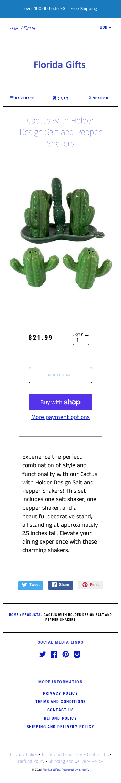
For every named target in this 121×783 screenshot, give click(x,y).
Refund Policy (60, 718)
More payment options (60, 417)
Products (31, 615)
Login (14, 28)
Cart (62, 98)
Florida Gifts (51, 770)
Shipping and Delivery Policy (60, 726)
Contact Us (60, 710)
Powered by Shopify (75, 770)
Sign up (29, 28)
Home (14, 615)
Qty (79, 334)
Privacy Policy (60, 693)
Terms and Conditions (60, 701)
